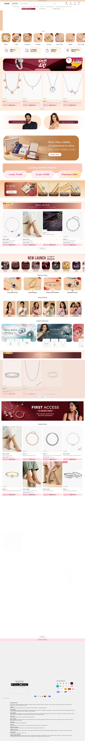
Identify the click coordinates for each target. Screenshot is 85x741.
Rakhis (6, 44)
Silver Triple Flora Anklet (69, 596)
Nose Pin (53, 704)
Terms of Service (35, 658)
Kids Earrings (18, 722)
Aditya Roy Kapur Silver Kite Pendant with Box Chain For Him (73, 389)
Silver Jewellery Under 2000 (39, 714)
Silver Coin (25, 713)
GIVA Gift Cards (13, 661)
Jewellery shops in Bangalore (15, 735)
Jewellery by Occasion (14, 727)
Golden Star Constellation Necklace (31, 630)
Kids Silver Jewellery (68, 713)
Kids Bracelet (23, 722)
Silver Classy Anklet (28, 241)
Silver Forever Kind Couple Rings (51, 630)
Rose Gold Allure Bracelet (29, 455)
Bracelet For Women (53, 719)
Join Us (11, 658)
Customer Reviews (14, 649)
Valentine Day (19, 730)
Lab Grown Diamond (20, 707)
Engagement (12, 727)
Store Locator (13, 653)
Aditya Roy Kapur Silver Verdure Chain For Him (32, 389)
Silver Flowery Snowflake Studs (10, 596)
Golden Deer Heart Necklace (30, 561)
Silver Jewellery (28, 8)
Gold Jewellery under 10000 (69, 710)
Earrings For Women (44, 719)
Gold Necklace (49, 710)
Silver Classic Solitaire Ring (29, 596)
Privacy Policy (35, 651)
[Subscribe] (30, 674)
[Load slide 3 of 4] (44, 31)
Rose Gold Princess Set (48, 234)
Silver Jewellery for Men (59, 713)
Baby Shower (30, 727)
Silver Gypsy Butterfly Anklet (30, 491)
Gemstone (25, 705)
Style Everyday (13, 732)
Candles (26, 725)
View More (42, 108)
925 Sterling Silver (13, 713)
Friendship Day (35, 730)
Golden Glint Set (6, 554)
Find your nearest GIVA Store (15, 734)
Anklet (11, 704)
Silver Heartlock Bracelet (69, 241)
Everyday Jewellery (68, 704)
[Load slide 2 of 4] (41, 31)
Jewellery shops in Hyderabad (55, 735)
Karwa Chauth (41, 730)
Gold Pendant (25, 710)
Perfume (23, 725)
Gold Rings (15, 710)
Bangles (34, 704)
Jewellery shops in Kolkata (67, 735)
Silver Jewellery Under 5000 (28, 714)
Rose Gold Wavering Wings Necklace (72, 102)
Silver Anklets (20, 713)
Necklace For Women (14, 720)
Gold (11, 710)
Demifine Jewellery (56, 8)
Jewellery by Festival (14, 729)
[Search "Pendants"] (55, 3)
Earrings (49, 44)
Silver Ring (46, 713)
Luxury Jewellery (32, 711)
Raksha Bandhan (51, 730)
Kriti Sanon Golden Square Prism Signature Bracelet (12, 490)
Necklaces (46, 704)
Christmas (70, 730)
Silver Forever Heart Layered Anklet (72, 455)
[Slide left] (1, 39)
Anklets (70, 44)
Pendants (38, 44)
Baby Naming (36, 727)
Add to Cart (12, 244)
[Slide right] (84, 39)
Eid (58, 730)
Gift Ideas (12, 724)
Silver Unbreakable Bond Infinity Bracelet (73, 631)
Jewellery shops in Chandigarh (35, 736)
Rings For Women (13, 719)
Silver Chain (36, 713)
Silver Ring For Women (21, 719)
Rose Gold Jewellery (34, 707)
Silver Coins (19, 725)
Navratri (61, 730)
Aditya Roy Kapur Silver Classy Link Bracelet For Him (12, 390)
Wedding (20, 727)
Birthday (17, 727)
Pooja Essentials (13, 725)
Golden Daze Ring (7, 631)
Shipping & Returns (36, 649)
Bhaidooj (56, 730)
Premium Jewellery (25, 711)
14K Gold (58, 710)
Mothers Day (24, 730)
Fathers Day (30, 730)
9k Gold (54, 710)
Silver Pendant (41, 713)
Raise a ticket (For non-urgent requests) (63, 665)
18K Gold (62, 710)
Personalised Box (37, 725)
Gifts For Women (13, 718)
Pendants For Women (69, 719)
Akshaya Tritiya (13, 730)
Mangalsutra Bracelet (29, 704)
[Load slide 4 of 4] (45, 31)
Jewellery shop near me (46, 736)
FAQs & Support (35, 656)
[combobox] (38, 3)
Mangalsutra (22, 704)
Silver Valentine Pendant (69, 526)
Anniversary (25, 727)
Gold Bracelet (43, 710)
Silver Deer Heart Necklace (49, 595)
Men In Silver (59, 44)
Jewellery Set (12, 705)
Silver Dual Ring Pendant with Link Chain (52, 102)
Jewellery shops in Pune (25, 735)
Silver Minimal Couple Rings (70, 490)
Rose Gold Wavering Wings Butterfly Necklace (12, 102)
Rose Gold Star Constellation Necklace (72, 561)
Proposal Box (31, 725)
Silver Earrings (51, 713)
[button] (16, 7)
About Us (12, 656)
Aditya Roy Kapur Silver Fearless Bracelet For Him (52, 456)
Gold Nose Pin (38, 710)
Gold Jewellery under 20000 (16, 711)
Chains (50, 704)
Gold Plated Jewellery (43, 707)
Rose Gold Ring (37, 719)
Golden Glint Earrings (48, 526)
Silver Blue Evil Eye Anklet (8, 241)
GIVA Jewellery (7, 698)
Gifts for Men (12, 716)
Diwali (46, 730)
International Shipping (36, 653)
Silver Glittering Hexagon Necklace (31, 102)
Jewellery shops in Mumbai (35, 735)
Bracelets (27, 44)
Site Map (34, 661)
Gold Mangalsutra (31, 710)
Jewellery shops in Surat (25, 736)
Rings (16, 44)
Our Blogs (12, 651)
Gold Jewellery (42, 8)
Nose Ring (58, 704)
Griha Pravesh (41, 727)
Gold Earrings (19, 710)
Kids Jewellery (12, 722)
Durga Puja (66, 730)
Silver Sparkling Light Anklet (29, 526)
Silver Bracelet (30, 713)
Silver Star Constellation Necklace (51, 561)
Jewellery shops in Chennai (15, 736)
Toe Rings (62, 704)
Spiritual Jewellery (19, 705)
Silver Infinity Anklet (48, 490)
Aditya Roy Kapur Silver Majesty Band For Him (52, 389)
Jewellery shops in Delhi (45, 735)
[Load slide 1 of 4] (39, 31)
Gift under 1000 (44, 725)
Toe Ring (20, 720)
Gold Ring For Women (30, 719)
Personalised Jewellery (18, 714)
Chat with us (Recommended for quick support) (64, 661)
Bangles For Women (60, 719)
